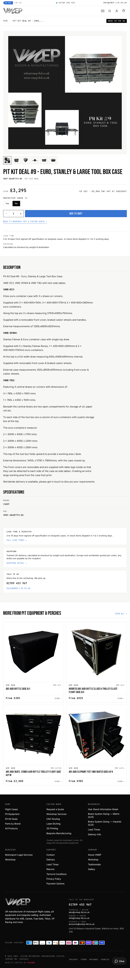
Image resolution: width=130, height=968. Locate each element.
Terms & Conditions (56, 874)
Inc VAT (18, 3)
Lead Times (94, 829)
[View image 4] (35, 160)
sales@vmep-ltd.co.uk (18, 588)
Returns (50, 869)
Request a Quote (55, 809)
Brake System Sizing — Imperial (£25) (104, 823)
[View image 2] (16, 160)
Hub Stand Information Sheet (103, 809)
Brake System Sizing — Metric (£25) (104, 815)
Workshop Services (56, 814)
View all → (121, 613)
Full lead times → (16, 540)
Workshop (10, 859)
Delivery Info (94, 834)
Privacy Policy (53, 878)
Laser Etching (53, 823)
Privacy (73, 959)
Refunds (93, 959)
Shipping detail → (16, 563)
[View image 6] (53, 160)
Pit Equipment (12, 814)
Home (5, 21)
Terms (84, 959)
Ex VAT (8, 3)
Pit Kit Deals (11, 819)
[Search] (110, 11)
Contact (50, 854)
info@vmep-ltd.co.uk (115, 3)
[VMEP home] (12, 11)
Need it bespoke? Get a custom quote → (25, 221)
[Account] (117, 11)
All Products (11, 828)
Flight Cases (11, 809)
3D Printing (52, 828)
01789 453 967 (67, 3)
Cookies (105, 959)
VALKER (31, 963)
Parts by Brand (13, 823)
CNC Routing (53, 819)
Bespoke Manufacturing (58, 833)
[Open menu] (103, 11)
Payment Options (55, 883)
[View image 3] (26, 160)
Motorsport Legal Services (18, 854)
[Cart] (123, 11)
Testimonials (94, 864)
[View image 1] (7, 160)
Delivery (50, 859)
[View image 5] (44, 160)
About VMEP (94, 854)
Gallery (91, 869)
